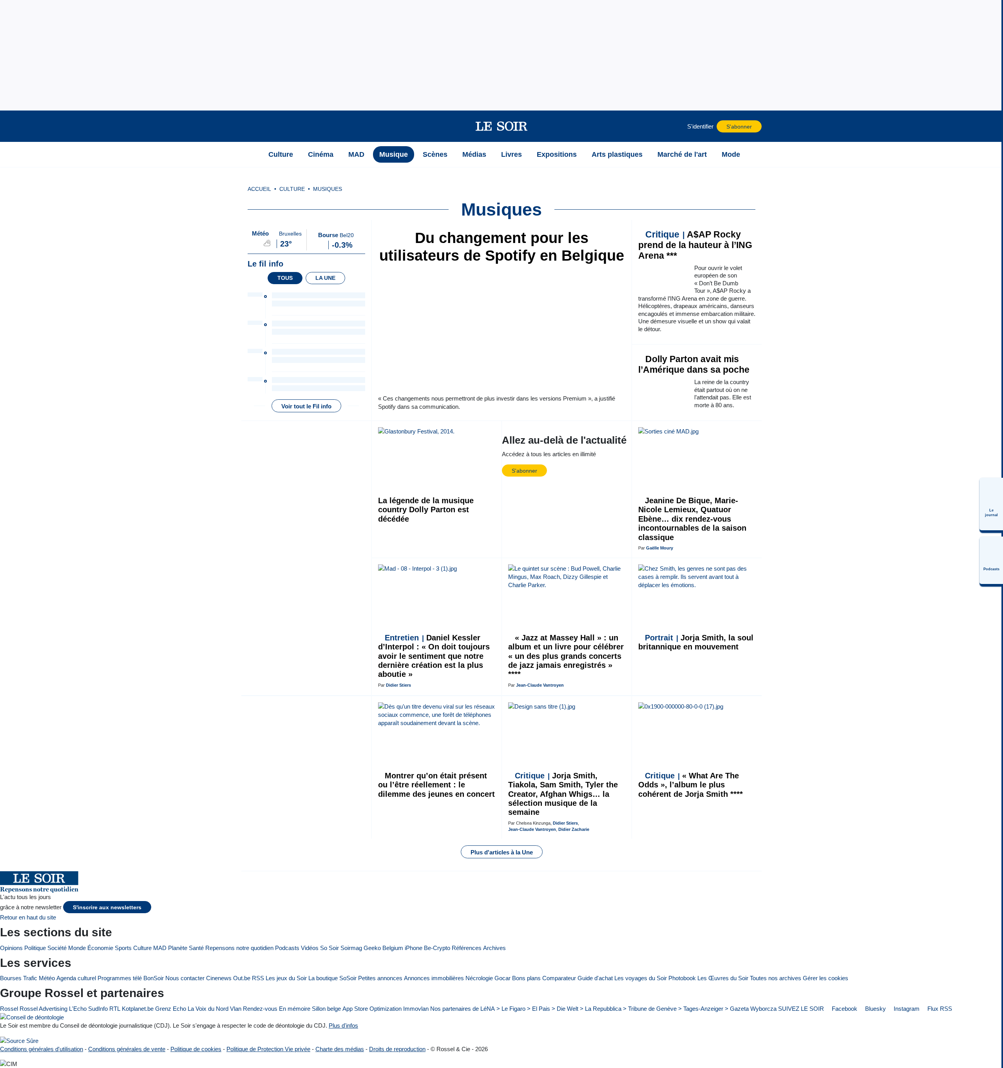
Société (57, 948)
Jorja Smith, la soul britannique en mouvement (695, 642)
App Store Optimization (372, 1008)
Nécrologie (479, 978)
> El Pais (538, 1008)
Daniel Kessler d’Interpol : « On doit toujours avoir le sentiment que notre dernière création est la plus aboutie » (434, 656)
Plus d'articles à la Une (502, 852)
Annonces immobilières (434, 978)
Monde (77, 948)
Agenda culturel (76, 978)
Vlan (235, 1008)
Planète (177, 948)
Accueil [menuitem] (259, 189)
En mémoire (294, 1008)
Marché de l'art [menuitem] (682, 154)
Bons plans (526, 978)
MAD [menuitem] (356, 154)
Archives (494, 948)
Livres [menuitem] (511, 154)
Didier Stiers (398, 685)
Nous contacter (185, 978)
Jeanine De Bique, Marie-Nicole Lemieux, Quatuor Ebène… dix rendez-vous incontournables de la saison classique (692, 519)
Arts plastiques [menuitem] (617, 154)
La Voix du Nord (208, 1008)
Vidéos (310, 948)
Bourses (11, 978)
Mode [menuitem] (731, 154)
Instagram (906, 1008)
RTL (114, 1008)
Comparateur (559, 978)
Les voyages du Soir (640, 978)
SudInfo (98, 1008)
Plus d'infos (343, 1025)
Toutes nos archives (775, 978)
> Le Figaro (510, 1008)
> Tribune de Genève (650, 1008)
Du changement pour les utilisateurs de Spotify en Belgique (501, 247)
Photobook (682, 978)
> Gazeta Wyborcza (751, 1008)
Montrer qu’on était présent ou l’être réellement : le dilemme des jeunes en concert (436, 784)
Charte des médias (339, 1049)
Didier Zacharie (573, 829)
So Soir (329, 948)
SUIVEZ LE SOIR (801, 1008)
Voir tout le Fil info (306, 406)
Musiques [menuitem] (327, 189)
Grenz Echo (170, 1008)
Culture (142, 948)
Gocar (502, 978)
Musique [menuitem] (393, 154)
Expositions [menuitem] (557, 154)
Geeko (372, 948)
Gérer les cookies (825, 978)
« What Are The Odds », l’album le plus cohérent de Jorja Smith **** (690, 784)
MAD (160, 948)
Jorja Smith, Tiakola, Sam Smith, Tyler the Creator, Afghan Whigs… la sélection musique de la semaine (563, 794)
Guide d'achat (595, 978)
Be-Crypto (437, 948)
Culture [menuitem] (280, 154)
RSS (258, 978)
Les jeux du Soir (286, 978)
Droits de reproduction (397, 1049)
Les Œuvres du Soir (722, 978)
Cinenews (219, 978)
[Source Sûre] (19, 1040)
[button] (251, 126)
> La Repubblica (600, 1008)
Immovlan (416, 1008)
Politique (35, 948)
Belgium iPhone (402, 948)
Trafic (30, 978)
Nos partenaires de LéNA (462, 1008)
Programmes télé (120, 978)
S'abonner (739, 127)
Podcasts (287, 948)
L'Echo (78, 1008)
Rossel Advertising (43, 1008)
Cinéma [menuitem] (320, 154)
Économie (100, 948)
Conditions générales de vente (126, 1049)
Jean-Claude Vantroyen (540, 685)
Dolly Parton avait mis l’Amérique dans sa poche (694, 364)
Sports (123, 948)
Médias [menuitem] (474, 154)
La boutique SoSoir (332, 978)
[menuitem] (991, 504)
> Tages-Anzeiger (700, 1008)
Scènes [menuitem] (435, 154)
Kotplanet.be (138, 1008)
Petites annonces (380, 978)
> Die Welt (565, 1008)
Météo (47, 978)
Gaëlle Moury (659, 548)
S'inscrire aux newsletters (107, 907)
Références (467, 948)
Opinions (11, 948)
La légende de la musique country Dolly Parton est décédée (426, 509)
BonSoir (153, 978)
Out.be (241, 978)
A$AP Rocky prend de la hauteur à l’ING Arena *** (695, 245)
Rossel (9, 1008)
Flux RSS (939, 1008)
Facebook (843, 1008)
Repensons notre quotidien (239, 948)
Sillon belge (326, 1008)
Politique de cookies (195, 1049)
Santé (196, 948)
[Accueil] (251, 154)
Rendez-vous (260, 1008)
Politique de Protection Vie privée (268, 1049)
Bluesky (875, 1008)
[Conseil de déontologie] (32, 1017)
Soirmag (351, 948)
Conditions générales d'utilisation (41, 1049)
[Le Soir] (502, 126)
